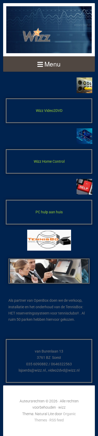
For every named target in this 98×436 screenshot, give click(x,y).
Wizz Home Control (49, 161)
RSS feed (56, 420)
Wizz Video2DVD (49, 110)
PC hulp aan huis (49, 212)
